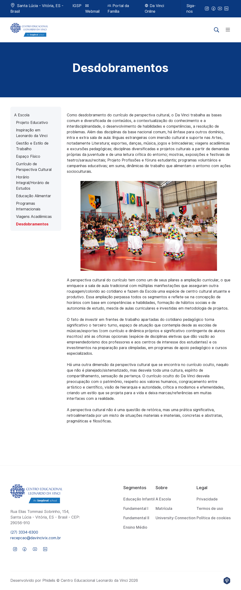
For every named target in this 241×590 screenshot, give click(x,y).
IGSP (76, 6)
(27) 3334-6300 (24, 532)
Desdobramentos (32, 224)
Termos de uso (210, 508)
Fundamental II (136, 518)
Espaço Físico (28, 156)
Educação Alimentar (33, 196)
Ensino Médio (135, 527)
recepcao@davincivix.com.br (35, 538)
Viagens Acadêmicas (34, 216)
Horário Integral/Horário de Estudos (32, 183)
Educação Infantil (139, 499)
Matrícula (164, 508)
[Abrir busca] (216, 30)
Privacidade (207, 499)
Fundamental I (135, 508)
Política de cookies (214, 518)
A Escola (21, 115)
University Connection (176, 518)
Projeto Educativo (32, 122)
